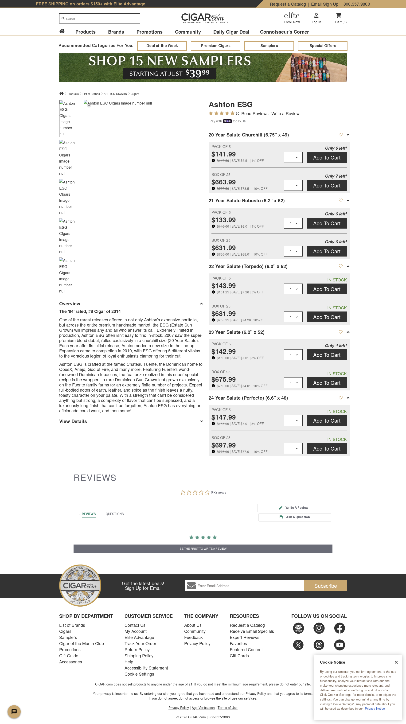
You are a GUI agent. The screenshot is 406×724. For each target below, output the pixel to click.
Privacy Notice (375, 708)
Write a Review (285, 113)
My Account (136, 631)
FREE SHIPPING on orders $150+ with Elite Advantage (90, 4)
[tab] (293, 508)
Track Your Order (140, 643)
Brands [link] (116, 31)
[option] (68, 118)
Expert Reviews (244, 637)
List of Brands (72, 625)
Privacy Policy (197, 643)
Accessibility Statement (146, 668)
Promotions (70, 649)
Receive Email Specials (252, 631)
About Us (193, 625)
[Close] (396, 662)
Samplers (68, 637)
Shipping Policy (139, 655)
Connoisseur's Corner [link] (284, 31)
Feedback (193, 637)
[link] (62, 31)
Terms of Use (228, 707)
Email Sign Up (325, 4)
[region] (358, 687)
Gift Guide (68, 655)
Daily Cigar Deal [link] (231, 31)
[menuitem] (64, 31)
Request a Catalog (288, 4)
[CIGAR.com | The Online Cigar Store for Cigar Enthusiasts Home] (203, 18)
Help (129, 661)
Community (195, 631)
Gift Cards (239, 655)
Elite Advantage (139, 637)
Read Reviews (255, 113)
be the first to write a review (203, 548)
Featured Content (246, 649)
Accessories (70, 661)
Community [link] (188, 31)
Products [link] (85, 31)
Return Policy (137, 649)
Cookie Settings (340, 695)
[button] (89, 105)
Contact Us (135, 625)
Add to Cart (326, 157)
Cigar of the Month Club (81, 643)
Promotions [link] (150, 31)
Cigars (135, 94)
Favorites (238, 643)
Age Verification (203, 707)
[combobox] (99, 18)
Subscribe (325, 585)
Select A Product (341, 134)
